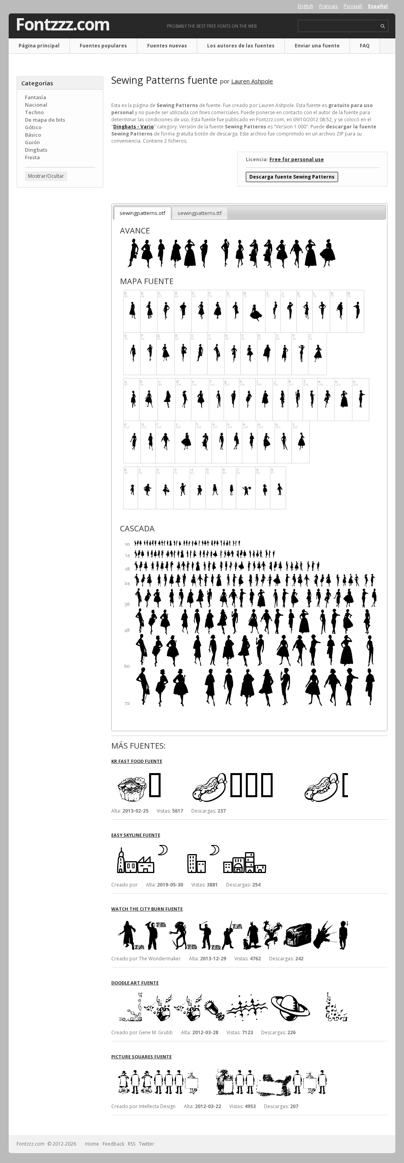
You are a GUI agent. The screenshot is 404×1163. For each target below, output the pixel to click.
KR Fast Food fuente (136, 761)
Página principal (39, 45)
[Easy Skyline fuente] (229, 845)
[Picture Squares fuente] (229, 1066)
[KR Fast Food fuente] (229, 771)
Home (92, 1143)
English (305, 6)
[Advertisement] (60, 320)
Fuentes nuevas (167, 45)
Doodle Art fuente (135, 983)
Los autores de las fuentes (241, 45)
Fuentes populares (103, 45)
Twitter (146, 1143)
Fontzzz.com (62, 24)
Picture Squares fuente (141, 1056)
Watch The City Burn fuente (147, 909)
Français (328, 6)
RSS (131, 1143)
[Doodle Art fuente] (229, 993)
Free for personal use (296, 159)
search (383, 26)
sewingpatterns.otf (142, 212)
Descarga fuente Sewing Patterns (292, 176)
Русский (353, 6)
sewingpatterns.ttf (200, 212)
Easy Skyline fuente (135, 835)
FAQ (365, 45)
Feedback (113, 1143)
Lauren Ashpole (252, 81)
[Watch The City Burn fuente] (229, 919)
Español (378, 6)
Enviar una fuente (317, 45)
